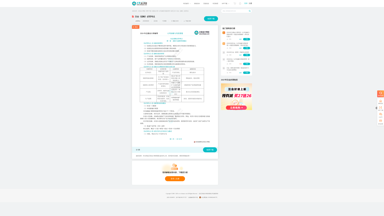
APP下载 (224, 3)
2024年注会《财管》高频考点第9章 (238, 52)
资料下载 (148, 11)
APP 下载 (380, 110)
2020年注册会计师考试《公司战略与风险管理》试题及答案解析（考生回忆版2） (238, 34)
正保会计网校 (141, 11)
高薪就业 (206, 3)
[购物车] (235, 2)
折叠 (376, 108)
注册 (250, 3)
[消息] (240, 2)
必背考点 (138, 21)
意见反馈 (380, 124)
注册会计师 (155, 11)
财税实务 (197, 3)
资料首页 (380, 103)
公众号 (380, 117)
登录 (246, 3)
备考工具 (173, 11)
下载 (246, 39)
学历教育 (215, 3)
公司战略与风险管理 (164, 11)
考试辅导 (186, 3)
